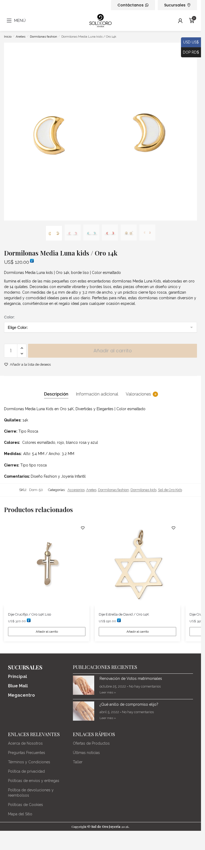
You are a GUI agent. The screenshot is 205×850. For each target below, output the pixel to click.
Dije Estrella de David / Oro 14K (124, 614)
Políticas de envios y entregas (33, 781)
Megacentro (21, 695)
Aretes (20, 36)
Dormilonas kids (143, 490)
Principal (17, 676)
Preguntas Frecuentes (26, 753)
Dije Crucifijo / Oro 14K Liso (29, 614)
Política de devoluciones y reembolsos (31, 792)
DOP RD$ (190, 52)
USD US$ (190, 42)
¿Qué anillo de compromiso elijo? (129, 704)
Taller (77, 762)
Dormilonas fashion (43, 36)
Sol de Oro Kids (170, 490)
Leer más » (108, 692)
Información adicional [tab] (97, 394)
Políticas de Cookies (25, 805)
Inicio (7, 36)
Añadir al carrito (112, 350)
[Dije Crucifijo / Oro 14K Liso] (46, 563)
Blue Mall (18, 685)
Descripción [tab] (56, 394)
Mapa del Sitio (20, 814)
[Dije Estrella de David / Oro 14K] (137, 563)
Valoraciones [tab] (138, 394)
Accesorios (76, 490)
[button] (21, 348)
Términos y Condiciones (29, 762)
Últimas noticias (86, 753)
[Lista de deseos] (83, 528)
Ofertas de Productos (91, 743)
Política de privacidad (26, 771)
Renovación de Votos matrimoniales (131, 678)
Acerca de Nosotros (25, 743)
